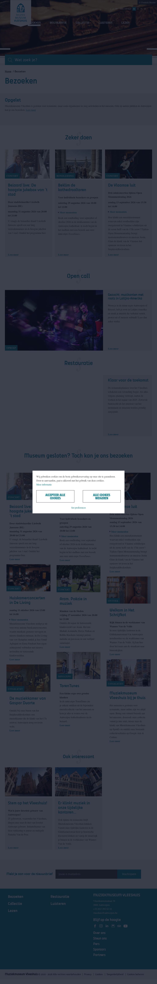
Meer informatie (44, 484)
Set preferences (78, 507)
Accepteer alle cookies (55, 496)
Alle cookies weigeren (101, 496)
